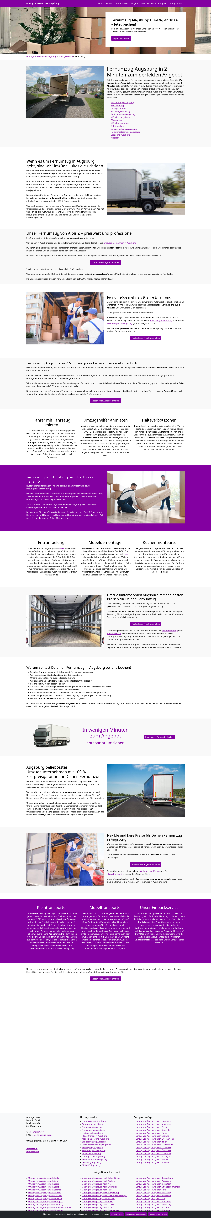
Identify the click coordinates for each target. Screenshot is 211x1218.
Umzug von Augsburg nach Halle (97, 1189)
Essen (61, 548)
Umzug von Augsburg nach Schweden (153, 1130)
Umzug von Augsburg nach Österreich (153, 1150)
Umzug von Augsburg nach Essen (43, 1184)
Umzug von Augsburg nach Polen (151, 1127)
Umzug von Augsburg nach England (152, 1136)
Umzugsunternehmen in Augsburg (120, 243)
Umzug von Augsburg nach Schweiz (152, 1162)
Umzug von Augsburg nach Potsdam (45, 1198)
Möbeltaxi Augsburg (91, 1153)
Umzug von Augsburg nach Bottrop (152, 1207)
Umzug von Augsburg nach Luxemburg (154, 1121)
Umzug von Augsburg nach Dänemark (153, 1153)
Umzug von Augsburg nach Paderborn (154, 1181)
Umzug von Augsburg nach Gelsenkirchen (101, 1178)
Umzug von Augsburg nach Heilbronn (153, 1195)
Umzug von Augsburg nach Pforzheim (153, 1201)
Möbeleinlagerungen (120, 123)
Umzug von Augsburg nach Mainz (97, 1201)
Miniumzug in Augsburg (161, 320)
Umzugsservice (65, 56)
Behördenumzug (170, 630)
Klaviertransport (114, 874)
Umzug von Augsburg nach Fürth (151, 1189)
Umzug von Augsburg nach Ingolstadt (153, 1184)
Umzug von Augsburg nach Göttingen (153, 1210)
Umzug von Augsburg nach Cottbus (44, 1192)
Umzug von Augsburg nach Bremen (44, 1189)
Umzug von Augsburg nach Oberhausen (100, 1210)
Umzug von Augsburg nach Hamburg (45, 1204)
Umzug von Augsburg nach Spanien (152, 1159)
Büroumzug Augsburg (92, 1124)
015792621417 (37, 1132)
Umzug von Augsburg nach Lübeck (98, 1204)
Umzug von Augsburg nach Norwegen (153, 1124)
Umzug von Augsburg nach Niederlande (154, 1144)
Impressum (31, 1148)
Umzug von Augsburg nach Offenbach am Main (158, 1186)
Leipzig (127, 554)
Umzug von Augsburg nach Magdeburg (100, 1192)
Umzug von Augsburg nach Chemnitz (99, 1186)
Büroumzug (116, 120)
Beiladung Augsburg (91, 1162)
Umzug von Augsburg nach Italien (151, 1141)
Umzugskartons (118, 108)
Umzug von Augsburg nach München (45, 1210)
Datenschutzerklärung (158, 1214)
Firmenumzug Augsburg (93, 1130)
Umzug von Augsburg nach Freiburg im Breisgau (104, 1195)
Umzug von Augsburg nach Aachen (98, 1181)
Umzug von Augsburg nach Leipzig (44, 1186)
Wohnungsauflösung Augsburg (96, 1144)
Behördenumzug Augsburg (94, 1159)
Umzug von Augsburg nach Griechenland (155, 1138)
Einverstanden (116, 1214)
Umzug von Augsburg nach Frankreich (153, 1147)
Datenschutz (32, 1151)
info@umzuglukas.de (43, 1135)
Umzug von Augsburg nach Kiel (96, 1184)
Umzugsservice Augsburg (94, 1121)
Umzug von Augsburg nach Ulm (150, 1198)
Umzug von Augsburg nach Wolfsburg (153, 1204)
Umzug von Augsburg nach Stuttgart (45, 1201)
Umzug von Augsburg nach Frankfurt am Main (49, 1207)
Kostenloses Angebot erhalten (106, 262)
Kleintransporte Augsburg (94, 1150)
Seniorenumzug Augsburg (94, 1141)
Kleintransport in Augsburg (119, 323)
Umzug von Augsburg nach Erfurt (97, 1207)
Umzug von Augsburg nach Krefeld (98, 1198)
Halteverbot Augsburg (92, 1133)
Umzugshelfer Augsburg (93, 1156)
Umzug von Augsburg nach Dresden (45, 1195)
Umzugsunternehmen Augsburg (42, 3)
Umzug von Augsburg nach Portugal (153, 1156)
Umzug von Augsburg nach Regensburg (154, 1178)
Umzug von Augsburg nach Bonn (43, 1181)
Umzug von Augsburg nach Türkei (151, 1133)
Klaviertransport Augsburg (94, 1136)
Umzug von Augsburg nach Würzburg (153, 1192)
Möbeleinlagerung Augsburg (95, 1138)
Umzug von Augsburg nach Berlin (43, 1178)
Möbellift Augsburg (91, 1165)
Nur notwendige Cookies (136, 1214)
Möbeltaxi (120, 117)
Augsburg (120, 134)
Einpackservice (114, 633)
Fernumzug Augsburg (92, 1127)
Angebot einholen (121, 38)
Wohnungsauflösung (120, 111)
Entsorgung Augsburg (92, 1147)
